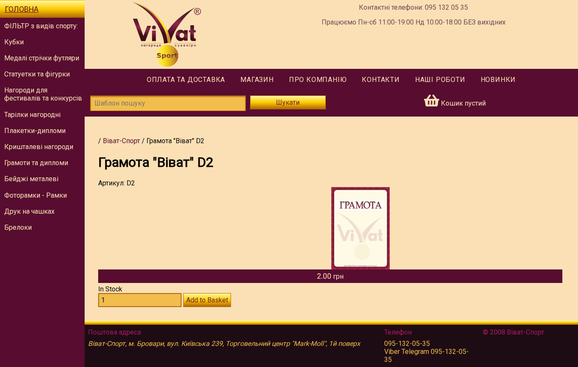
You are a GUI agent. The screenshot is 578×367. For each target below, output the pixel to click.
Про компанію (318, 80)
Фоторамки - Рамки (35, 195)
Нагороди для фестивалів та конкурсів (43, 94)
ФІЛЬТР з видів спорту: (41, 26)
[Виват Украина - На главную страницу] (167, 34)
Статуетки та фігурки (37, 74)
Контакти (380, 80)
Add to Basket (207, 300)
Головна (22, 9)
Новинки (498, 80)
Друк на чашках (29, 211)
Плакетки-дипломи (35, 131)
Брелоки (18, 227)
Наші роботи (440, 80)
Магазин (257, 80)
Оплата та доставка (186, 80)
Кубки (14, 42)
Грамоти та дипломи (36, 163)
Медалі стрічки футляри (41, 58)
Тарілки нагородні (32, 115)
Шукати (288, 102)
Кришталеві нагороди (38, 147)
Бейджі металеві (31, 179)
